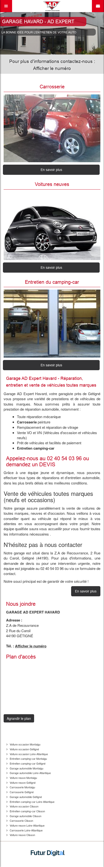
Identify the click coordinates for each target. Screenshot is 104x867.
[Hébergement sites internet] (47, 863)
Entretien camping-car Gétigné (27, 763)
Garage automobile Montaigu (26, 768)
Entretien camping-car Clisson (27, 811)
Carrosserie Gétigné (22, 792)
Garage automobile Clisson (25, 816)
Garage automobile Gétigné (26, 797)
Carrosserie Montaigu (22, 787)
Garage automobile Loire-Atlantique (30, 773)
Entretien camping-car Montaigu (28, 758)
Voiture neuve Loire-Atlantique (27, 825)
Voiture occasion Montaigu (25, 744)
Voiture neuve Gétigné (23, 782)
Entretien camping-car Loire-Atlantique (32, 802)
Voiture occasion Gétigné (24, 749)
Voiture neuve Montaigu (23, 778)
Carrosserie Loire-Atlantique (26, 830)
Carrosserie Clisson (21, 820)
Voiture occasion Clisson (24, 806)
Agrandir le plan (19, 718)
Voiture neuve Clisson (22, 835)
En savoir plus (51, 170)
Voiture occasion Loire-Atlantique (29, 754)
